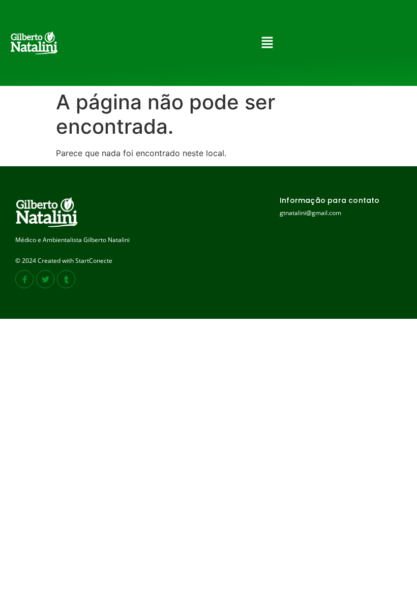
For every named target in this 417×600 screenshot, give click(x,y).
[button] (267, 43)
